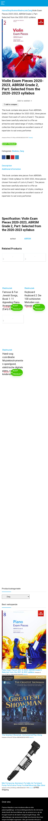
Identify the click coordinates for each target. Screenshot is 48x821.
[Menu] (3, 3)
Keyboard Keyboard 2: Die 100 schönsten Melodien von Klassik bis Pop (32, 299)
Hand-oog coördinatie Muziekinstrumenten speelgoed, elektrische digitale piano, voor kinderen (12, 364)
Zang (30, 10)
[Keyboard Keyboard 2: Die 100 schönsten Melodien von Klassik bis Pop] (35, 274)
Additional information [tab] (11, 169)
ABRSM (27, 239)
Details (30, 137)
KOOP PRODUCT (9, 144)
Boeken (14, 10)
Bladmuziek (23, 10)
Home (4, 10)
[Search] (44, 3)
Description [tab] (7, 166)
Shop (9, 10)
